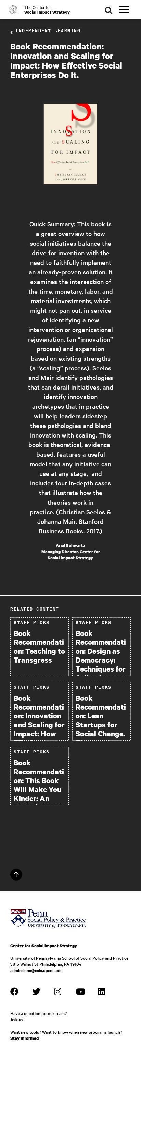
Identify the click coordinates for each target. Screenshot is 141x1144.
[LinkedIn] (102, 991)
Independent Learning (47, 31)
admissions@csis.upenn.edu (36, 970)
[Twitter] (36, 991)
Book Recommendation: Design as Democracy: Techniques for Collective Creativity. (101, 660)
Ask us (16, 1020)
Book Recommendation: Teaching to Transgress (39, 646)
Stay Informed (24, 1038)
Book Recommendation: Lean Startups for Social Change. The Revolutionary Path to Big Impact (101, 733)
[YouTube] (80, 991)
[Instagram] (58, 991)
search (108, 10)
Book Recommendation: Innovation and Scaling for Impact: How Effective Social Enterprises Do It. (39, 733)
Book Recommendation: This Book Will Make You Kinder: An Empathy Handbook (39, 789)
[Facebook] (14, 991)
